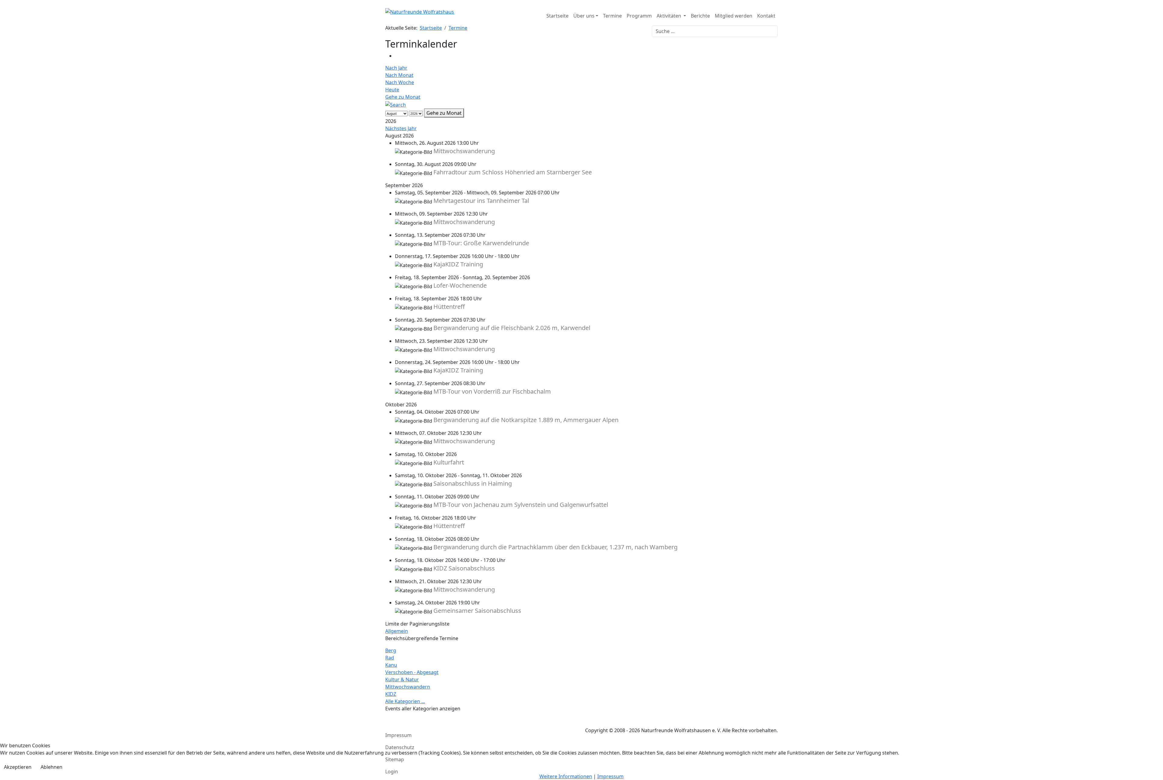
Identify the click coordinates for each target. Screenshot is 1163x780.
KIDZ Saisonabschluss (464, 568)
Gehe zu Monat (402, 97)
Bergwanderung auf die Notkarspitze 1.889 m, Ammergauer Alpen (525, 420)
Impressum (610, 776)
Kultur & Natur (402, 679)
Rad (389, 657)
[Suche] (395, 104)
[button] (586, 16)
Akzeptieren (17, 767)
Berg (390, 650)
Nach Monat (399, 75)
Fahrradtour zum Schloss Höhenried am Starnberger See (512, 172)
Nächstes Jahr (401, 128)
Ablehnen (51, 767)
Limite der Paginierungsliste (417, 623)
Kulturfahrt (448, 462)
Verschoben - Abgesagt (412, 672)
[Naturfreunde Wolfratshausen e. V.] (419, 15)
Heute (392, 89)
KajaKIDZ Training (458, 264)
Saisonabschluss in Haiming (472, 483)
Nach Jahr (396, 67)
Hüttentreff (449, 306)
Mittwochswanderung (464, 151)
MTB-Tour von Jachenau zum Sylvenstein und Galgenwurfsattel (520, 505)
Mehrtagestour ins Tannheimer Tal (481, 201)
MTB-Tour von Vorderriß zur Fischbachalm (492, 391)
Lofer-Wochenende (460, 285)
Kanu (391, 665)
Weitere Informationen (565, 776)
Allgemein (396, 631)
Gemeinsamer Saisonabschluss (477, 610)
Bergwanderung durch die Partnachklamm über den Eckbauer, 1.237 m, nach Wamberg (555, 547)
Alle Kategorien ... (405, 701)
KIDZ (390, 694)
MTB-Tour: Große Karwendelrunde (481, 243)
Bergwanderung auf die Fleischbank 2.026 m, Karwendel (511, 328)
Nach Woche (399, 82)
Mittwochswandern (407, 686)
